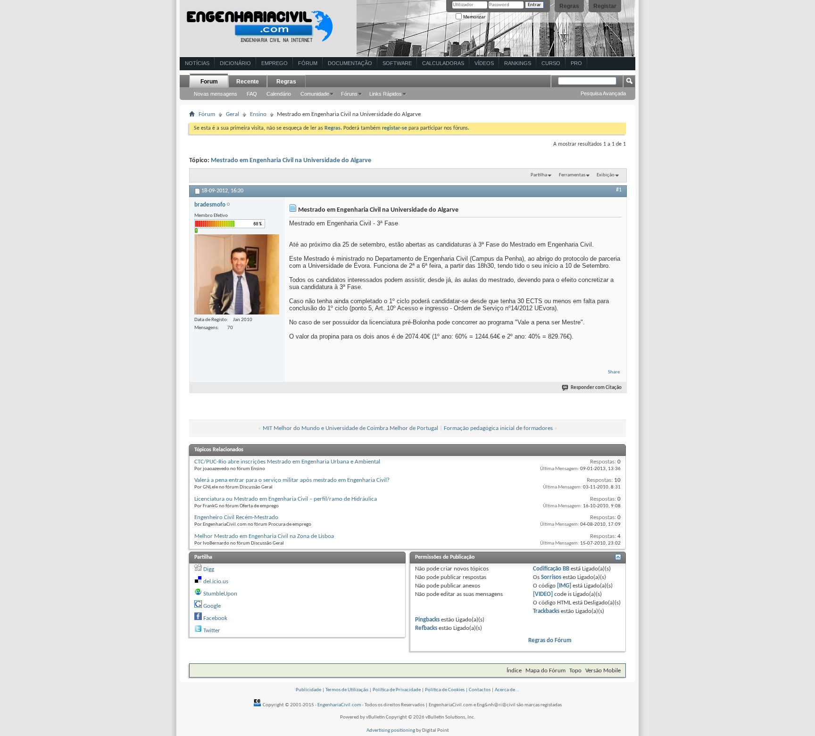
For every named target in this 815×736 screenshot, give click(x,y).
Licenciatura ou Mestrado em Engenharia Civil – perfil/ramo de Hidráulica (285, 499)
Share (614, 372)
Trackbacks (546, 611)
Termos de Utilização (346, 690)
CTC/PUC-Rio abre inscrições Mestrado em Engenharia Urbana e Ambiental (287, 462)
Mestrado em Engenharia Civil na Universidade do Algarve (291, 160)
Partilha (539, 175)
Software (397, 63)
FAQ (252, 94)
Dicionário (235, 63)
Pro (576, 63)
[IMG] (564, 586)
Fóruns (349, 94)
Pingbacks (427, 620)
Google (212, 606)
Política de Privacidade (397, 690)
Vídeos (484, 63)
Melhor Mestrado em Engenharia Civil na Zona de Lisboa (264, 536)
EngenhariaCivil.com (339, 705)
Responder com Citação (596, 387)
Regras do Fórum (550, 640)
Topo (575, 671)
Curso (550, 63)
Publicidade (308, 690)
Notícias (197, 63)
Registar (604, 6)
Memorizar (473, 16)
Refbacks (426, 628)
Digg (208, 569)
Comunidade (314, 94)
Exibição (606, 175)
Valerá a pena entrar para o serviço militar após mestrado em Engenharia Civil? (292, 480)
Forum (209, 81)
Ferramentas (572, 175)
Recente (247, 81)
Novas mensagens (215, 94)
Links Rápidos (385, 94)
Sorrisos (551, 577)
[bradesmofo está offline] (236, 274)
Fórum (307, 63)
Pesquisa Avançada (603, 93)
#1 (619, 190)
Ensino (258, 114)
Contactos (480, 690)
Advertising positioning (390, 730)
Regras (569, 6)
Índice (514, 671)
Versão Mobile (603, 671)
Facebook (215, 618)
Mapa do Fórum (545, 671)
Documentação (350, 63)
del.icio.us (215, 582)
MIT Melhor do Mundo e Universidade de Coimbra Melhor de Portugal (350, 428)
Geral (232, 114)
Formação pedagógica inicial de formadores (498, 428)
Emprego (274, 63)
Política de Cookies (445, 690)
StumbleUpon (220, 594)
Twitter (211, 631)
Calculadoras (443, 63)
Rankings (517, 63)
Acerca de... (507, 690)
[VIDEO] (543, 594)
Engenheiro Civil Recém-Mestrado (236, 517)
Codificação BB (551, 569)
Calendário (278, 94)
